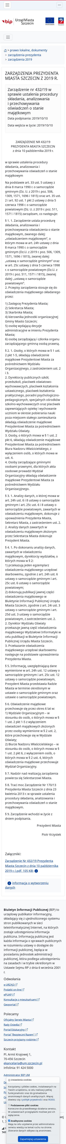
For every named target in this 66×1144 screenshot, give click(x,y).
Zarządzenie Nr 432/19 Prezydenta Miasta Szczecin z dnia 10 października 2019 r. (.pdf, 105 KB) (31, 866)
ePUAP (8, 994)
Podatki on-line (13, 989)
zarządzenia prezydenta (24, 55)
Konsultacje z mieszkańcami (20, 999)
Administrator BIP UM (17, 1075)
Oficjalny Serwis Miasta (17, 1019)
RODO (51, 1099)
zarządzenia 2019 (20, 59)
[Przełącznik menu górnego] (59, 5)
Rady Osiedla (11, 1024)
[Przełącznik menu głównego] (7, 5)
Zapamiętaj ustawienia (33, 1139)
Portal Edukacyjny (14, 1029)
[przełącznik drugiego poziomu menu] (8, 37)
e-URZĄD (9, 984)
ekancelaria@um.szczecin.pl (23, 1063)
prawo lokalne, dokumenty (28, 50)
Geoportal (10, 1004)
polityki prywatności (32, 1099)
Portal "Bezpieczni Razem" (19, 1034)
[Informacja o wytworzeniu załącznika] (35, 871)
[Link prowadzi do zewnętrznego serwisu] (61, 21)
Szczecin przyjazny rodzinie (20, 1039)
